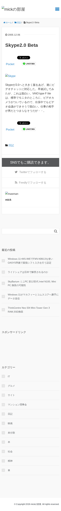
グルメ (11, 385)
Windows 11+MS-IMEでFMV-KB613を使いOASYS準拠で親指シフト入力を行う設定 (30, 260)
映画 (10, 423)
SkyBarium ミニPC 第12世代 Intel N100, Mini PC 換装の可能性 (32, 283)
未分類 (11, 432)
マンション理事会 (17, 404)
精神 (10, 460)
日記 (11, 145)
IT (9, 376)
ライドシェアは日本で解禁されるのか (28, 272)
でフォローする (32, 172)
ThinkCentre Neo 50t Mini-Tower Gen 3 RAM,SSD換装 (29, 309)
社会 (10, 451)
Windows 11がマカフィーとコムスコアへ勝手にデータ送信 (33, 296)
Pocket (10, 64)
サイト (11, 395)
